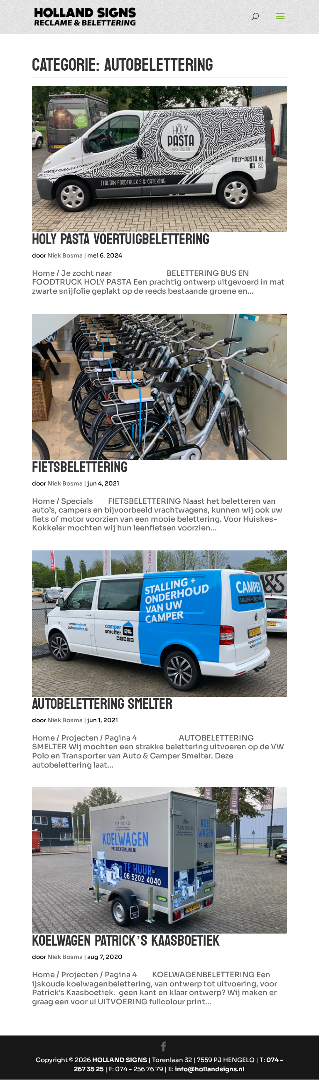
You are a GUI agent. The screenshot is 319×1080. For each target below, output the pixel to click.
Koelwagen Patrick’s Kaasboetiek (126, 940)
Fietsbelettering (80, 467)
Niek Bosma (65, 255)
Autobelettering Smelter (102, 704)
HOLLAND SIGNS (119, 1060)
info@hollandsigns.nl (210, 1069)
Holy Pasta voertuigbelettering (120, 239)
